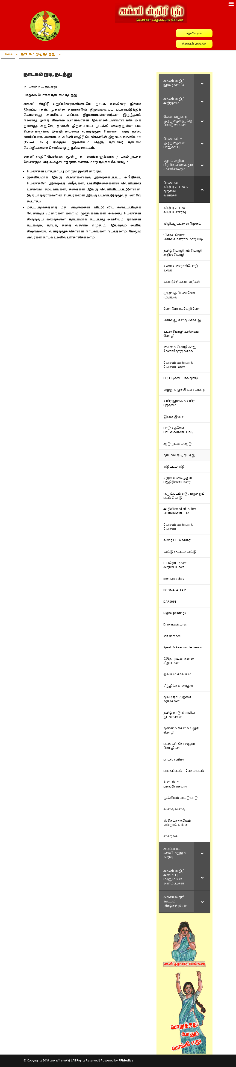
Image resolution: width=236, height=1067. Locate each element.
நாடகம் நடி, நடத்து (38, 54)
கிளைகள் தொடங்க (194, 43)
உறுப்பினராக (194, 33)
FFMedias (125, 1060)
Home (7, 54)
